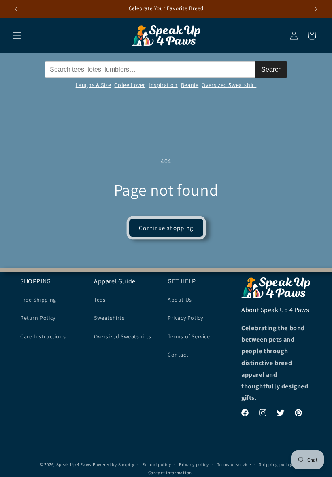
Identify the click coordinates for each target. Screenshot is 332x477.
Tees (99, 299)
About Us (180, 299)
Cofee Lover (129, 85)
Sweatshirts (109, 317)
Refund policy (156, 464)
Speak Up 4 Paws (74, 464)
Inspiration (163, 85)
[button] (17, 35)
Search (271, 69)
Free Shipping (38, 299)
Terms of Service (189, 336)
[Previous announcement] (16, 9)
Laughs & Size (93, 85)
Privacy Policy (185, 317)
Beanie (190, 85)
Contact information (170, 472)
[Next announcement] (316, 9)
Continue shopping (166, 228)
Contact (178, 354)
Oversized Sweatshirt (229, 85)
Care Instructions (43, 336)
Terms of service (234, 464)
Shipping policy (275, 464)
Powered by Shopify (113, 464)
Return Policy (37, 317)
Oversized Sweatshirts (122, 336)
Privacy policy (194, 464)
